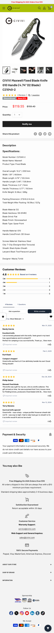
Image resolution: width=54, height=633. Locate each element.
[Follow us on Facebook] (11, 613)
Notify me (27, 124)
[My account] (44, 8)
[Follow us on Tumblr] (38, 613)
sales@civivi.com (27, 537)
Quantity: (7, 115)
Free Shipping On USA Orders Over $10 (27, 2)
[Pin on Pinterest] (40, 134)
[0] (49, 8)
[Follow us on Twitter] (16, 613)
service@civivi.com (27, 529)
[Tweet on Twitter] (45, 134)
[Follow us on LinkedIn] (32, 613)
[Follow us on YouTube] (27, 613)
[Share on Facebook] (35, 134)
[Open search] (39, 8)
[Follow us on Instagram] (22, 613)
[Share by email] (49, 134)
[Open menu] (4, 8)
